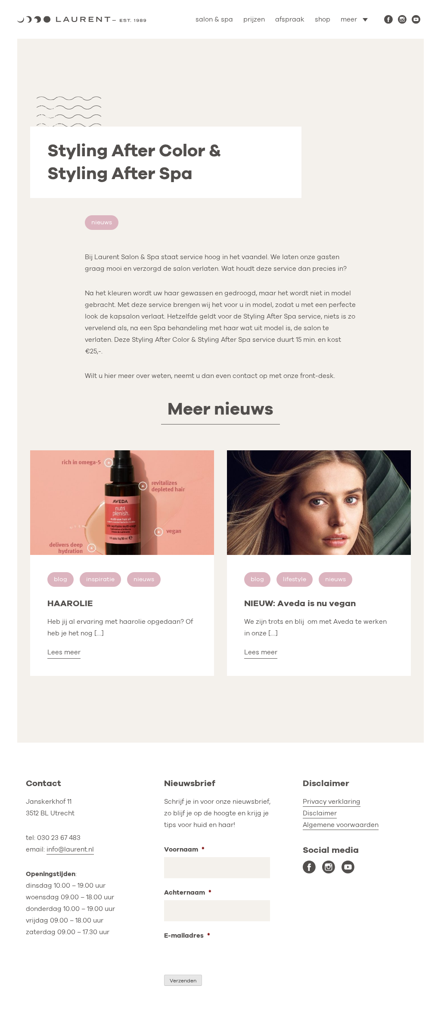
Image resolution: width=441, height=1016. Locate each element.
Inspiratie (100, 579)
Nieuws (101, 222)
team (327, 57)
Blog (60, 579)
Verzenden (183, 980)
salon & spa (214, 19)
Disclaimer (320, 813)
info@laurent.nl (70, 849)
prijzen (254, 19)
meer (349, 19)
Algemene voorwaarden (341, 825)
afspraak (289, 19)
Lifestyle (294, 579)
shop (322, 19)
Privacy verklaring (331, 801)
